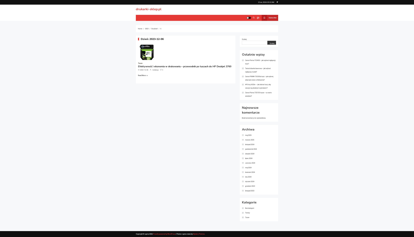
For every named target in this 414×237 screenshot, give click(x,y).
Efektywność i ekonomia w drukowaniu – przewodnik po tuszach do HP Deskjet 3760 (184, 66)
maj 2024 (248, 167)
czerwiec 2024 (250, 163)
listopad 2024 (249, 144)
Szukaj (244, 39)
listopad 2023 (249, 191)
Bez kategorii (249, 208)
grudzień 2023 (250, 186)
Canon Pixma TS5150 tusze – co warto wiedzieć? (258, 94)
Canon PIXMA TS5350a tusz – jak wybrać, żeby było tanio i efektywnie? (259, 78)
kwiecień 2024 (250, 172)
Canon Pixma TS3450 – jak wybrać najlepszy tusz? (260, 62)
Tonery (247, 213)
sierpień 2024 (249, 154)
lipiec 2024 (248, 158)
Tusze (140, 63)
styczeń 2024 (249, 181)
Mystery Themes (199, 234)
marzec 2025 (249, 140)
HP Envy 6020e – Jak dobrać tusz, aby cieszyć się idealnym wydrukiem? (258, 86)
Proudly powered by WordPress (164, 234)
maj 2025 (248, 135)
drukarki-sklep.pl (148, 9)
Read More (142, 75)
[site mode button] (249, 18)
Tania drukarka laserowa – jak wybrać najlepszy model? (258, 70)
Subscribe (273, 18)
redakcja (155, 70)
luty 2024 (248, 177)
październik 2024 (251, 149)
